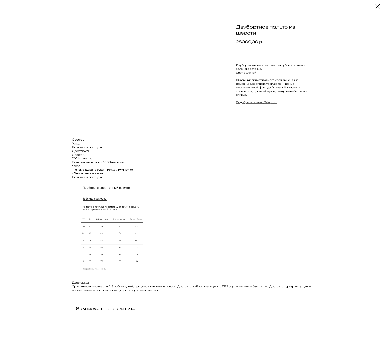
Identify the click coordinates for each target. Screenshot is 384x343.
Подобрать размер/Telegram (256, 102)
